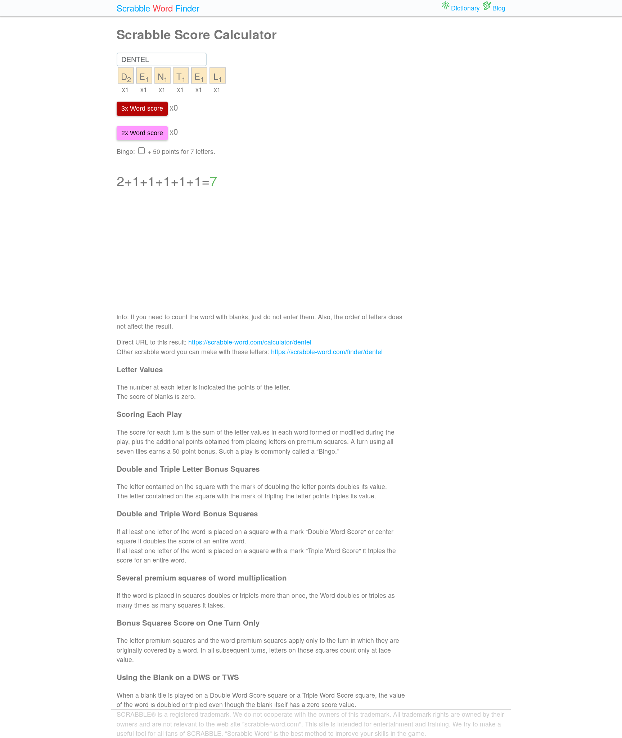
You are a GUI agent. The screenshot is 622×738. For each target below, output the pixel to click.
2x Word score (142, 133)
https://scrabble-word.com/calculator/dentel (249, 341)
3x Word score (142, 108)
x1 (125, 89)
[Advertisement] (261, 255)
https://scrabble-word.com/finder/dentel (327, 351)
